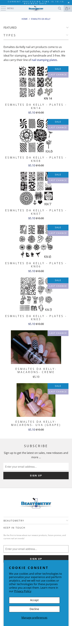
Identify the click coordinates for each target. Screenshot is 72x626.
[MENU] (2, 8)
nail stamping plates (44, 60)
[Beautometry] (36, 8)
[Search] (59, 8)
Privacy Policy (22, 591)
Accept (34, 600)
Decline (34, 609)
